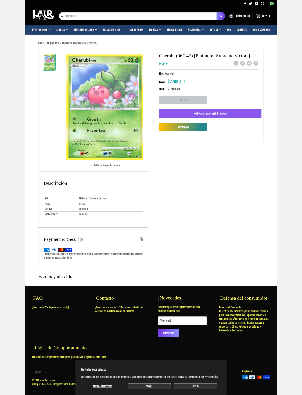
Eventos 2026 (40, 29)
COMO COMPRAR (261, 29)
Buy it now (183, 127)
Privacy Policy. (211, 376)
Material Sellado (84, 29)
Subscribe (168, 333)
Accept (149, 386)
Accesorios (195, 29)
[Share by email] (255, 63)
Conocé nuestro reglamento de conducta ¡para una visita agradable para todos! (69, 357)
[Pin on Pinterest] (242, 63)
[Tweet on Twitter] (249, 63)
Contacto (242, 29)
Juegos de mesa (112, 29)
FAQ (229, 29)
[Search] (221, 16)
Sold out (183, 100)
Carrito (266, 15)
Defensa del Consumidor (230, 307)
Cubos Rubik (136, 29)
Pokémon (163, 63)
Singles (61, 29)
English (37, 372)
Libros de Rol (174, 29)
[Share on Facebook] (235, 63)
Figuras (154, 29)
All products (53, 43)
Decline (195, 386)
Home (41, 43)
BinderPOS (73, 384)
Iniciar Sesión (242, 15)
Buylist (215, 29)
